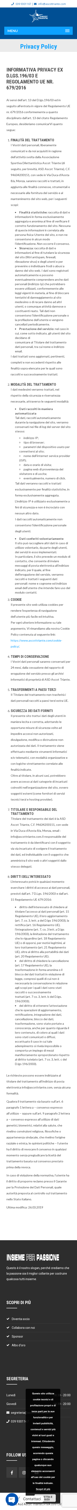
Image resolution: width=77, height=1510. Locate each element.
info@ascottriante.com (52, 4)
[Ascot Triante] (38, 16)
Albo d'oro (18, 1345)
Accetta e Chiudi (45, 1498)
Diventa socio (21, 1319)
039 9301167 (23, 4)
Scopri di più (43, 1489)
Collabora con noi (23, 1327)
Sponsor (17, 1336)
